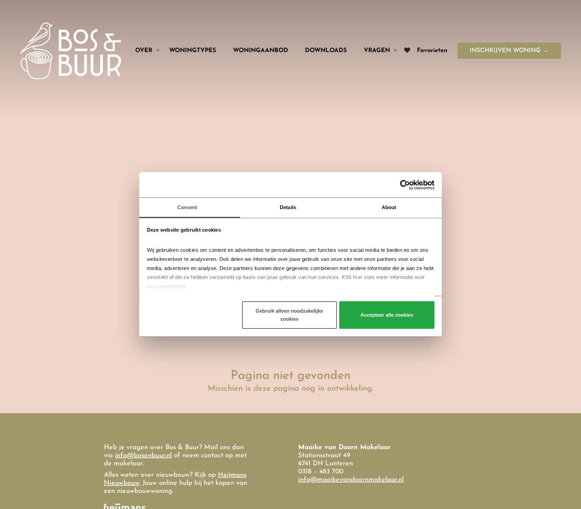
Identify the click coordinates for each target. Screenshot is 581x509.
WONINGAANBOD (260, 50)
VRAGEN (377, 50)
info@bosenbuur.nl (143, 455)
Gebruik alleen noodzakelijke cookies (289, 315)
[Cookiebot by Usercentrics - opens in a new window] (405, 185)
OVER (143, 50)
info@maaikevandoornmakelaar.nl (351, 479)
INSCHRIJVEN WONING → (509, 51)
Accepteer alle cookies (386, 315)
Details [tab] (288, 207)
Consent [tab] (187, 207)
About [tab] (389, 207)
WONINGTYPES (192, 50)
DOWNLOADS (326, 50)
